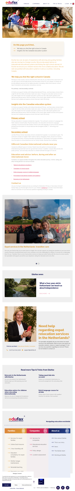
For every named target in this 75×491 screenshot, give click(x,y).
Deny (16, 485)
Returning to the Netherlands (21, 179)
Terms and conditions (42, 487)
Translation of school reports (21, 168)
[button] (36, 263)
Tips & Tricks (57, 3)
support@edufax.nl (30, 350)
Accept (6, 485)
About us (46, 3)
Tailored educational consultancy (22, 165)
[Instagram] (67, 488)
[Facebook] (63, 488)
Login (67, 3)
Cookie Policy (13, 488)
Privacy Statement (20, 488)
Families (26, 3)
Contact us (44, 187)
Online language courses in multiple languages (26, 172)
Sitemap (52, 487)
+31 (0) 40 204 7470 (15, 350)
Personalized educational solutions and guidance (26, 175)
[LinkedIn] (58, 488)
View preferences (26, 485)
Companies (36, 3)
